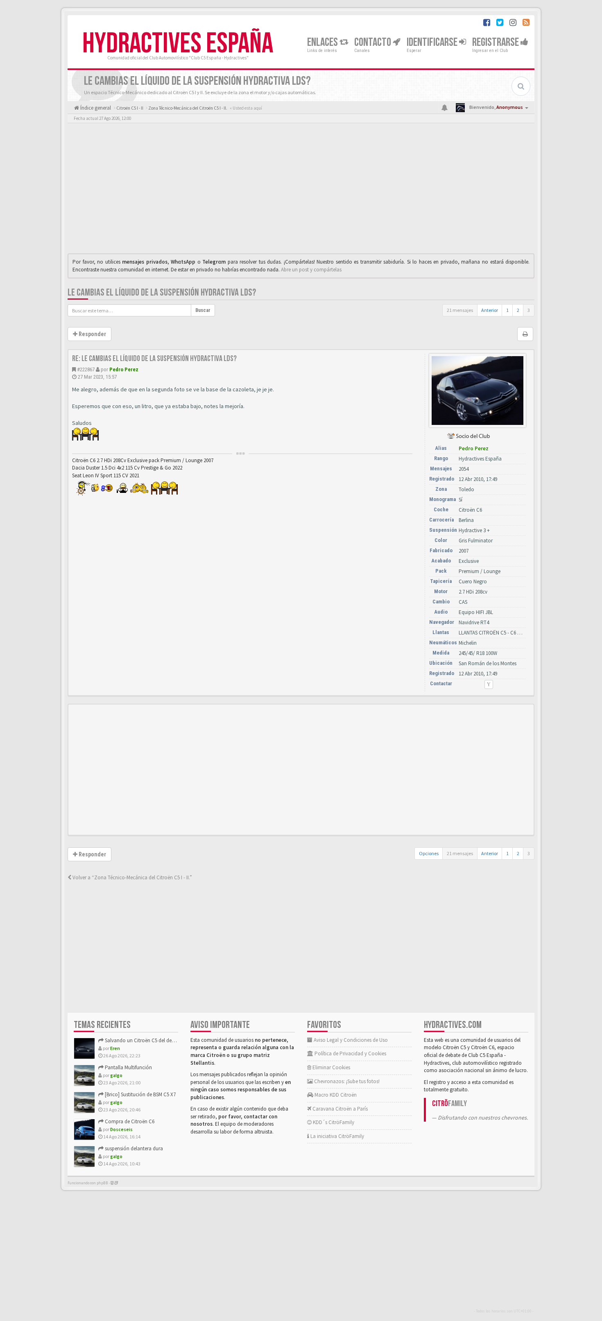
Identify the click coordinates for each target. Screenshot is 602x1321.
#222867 (86, 369)
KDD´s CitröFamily (333, 1122)
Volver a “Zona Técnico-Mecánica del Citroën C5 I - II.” (131, 877)
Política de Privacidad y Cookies (349, 1053)
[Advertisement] (301, 190)
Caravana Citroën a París (339, 1108)
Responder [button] (91, 334)
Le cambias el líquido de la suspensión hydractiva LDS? (162, 292)
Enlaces (323, 42)
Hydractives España (177, 44)
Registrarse (496, 42)
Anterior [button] (489, 310)
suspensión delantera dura (133, 1148)
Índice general (95, 107)
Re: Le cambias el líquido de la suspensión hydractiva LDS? (154, 359)
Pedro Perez (123, 369)
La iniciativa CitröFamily (336, 1136)
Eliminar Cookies (330, 1067)
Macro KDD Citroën (335, 1094)
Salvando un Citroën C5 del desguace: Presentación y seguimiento (177, 1040)
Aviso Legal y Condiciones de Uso (350, 1039)
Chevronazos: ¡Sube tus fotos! (346, 1081)
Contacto (373, 42)
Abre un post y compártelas (311, 269)
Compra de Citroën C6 (129, 1121)
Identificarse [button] (433, 42)
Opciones (429, 853)
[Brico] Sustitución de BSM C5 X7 (140, 1094)
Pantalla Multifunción (128, 1067)
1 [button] (507, 310)
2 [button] (518, 310)
